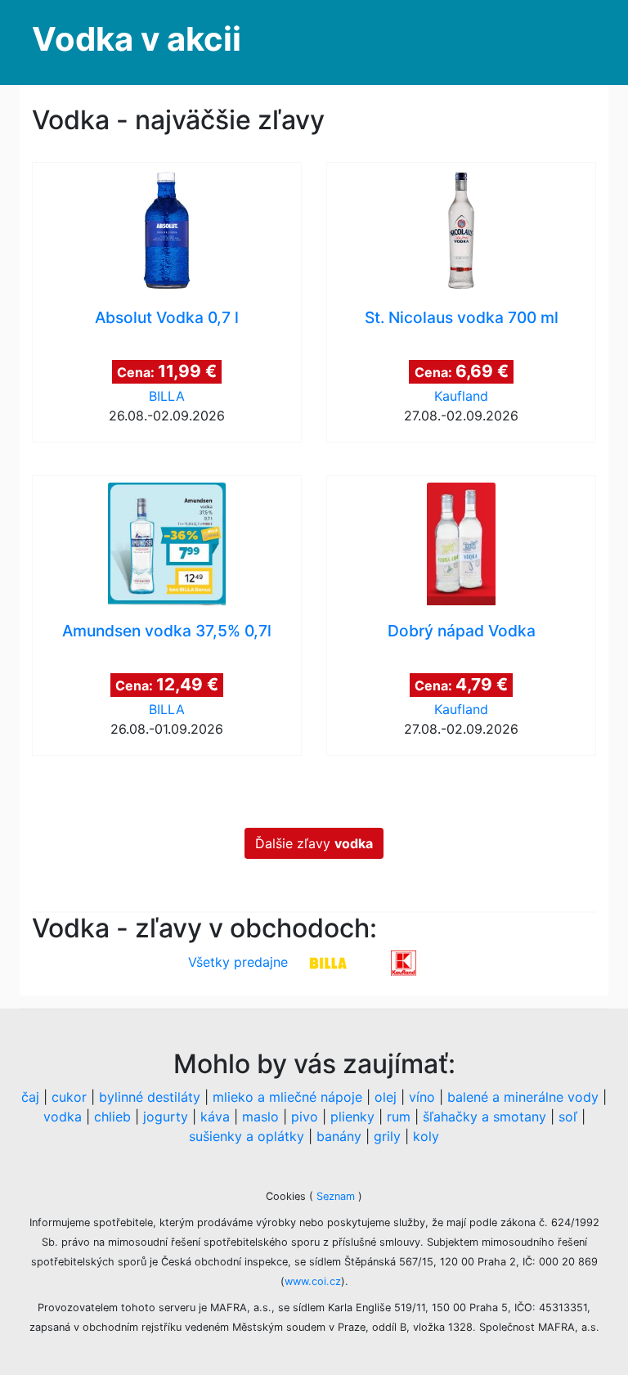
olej (386, 1097)
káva (215, 1116)
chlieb (112, 1116)
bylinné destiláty (149, 1097)
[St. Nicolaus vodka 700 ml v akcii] (461, 230)
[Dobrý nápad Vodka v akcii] (461, 544)
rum (398, 1116)
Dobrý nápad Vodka (462, 630)
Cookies (287, 1196)
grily (387, 1136)
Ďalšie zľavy (314, 843)
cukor (69, 1097)
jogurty (165, 1116)
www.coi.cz (313, 1281)
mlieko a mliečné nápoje (287, 1097)
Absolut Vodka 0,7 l (167, 317)
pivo (304, 1116)
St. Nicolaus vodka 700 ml (461, 317)
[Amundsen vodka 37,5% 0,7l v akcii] (167, 544)
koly (426, 1136)
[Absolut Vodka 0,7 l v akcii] (167, 230)
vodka (62, 1116)
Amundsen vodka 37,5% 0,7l (166, 630)
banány (338, 1136)
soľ (567, 1116)
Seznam (335, 1196)
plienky (352, 1116)
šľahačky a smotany (484, 1116)
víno (422, 1097)
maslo (260, 1116)
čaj (30, 1097)
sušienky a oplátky (246, 1136)
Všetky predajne (238, 962)
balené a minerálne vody (523, 1097)
